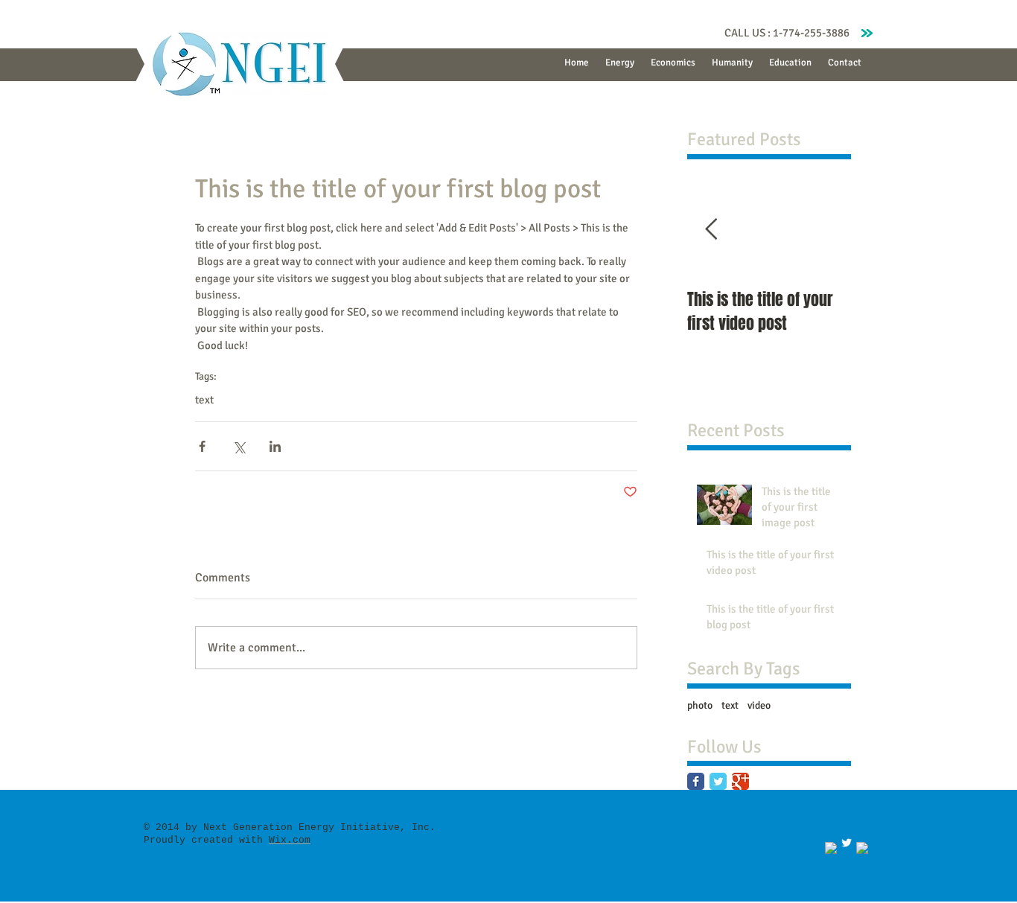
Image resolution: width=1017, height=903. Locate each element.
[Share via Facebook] (202, 446)
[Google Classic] (740, 781)
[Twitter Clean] (846, 843)
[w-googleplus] (862, 848)
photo (699, 705)
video (759, 705)
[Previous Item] (711, 229)
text (204, 399)
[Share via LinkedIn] (275, 446)
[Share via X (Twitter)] (239, 446)
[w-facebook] (831, 848)
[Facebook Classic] (695, 781)
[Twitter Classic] (718, 781)
